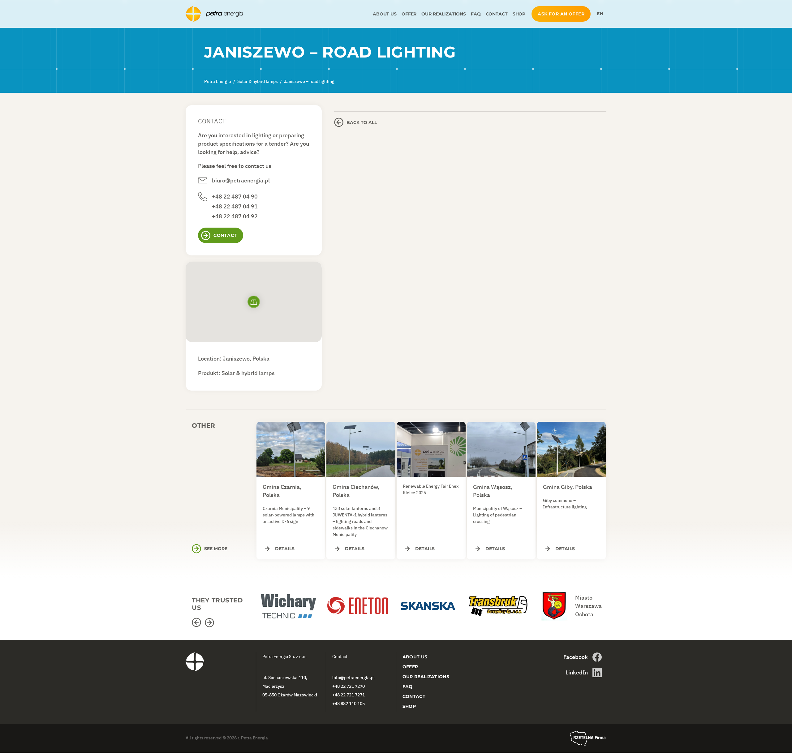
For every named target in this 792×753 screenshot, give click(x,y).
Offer (409, 14)
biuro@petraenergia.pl (241, 180)
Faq (476, 14)
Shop (519, 14)
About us (385, 14)
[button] (197, 622)
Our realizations (443, 14)
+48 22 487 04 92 (235, 216)
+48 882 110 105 (348, 703)
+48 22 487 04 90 (235, 196)
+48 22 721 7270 (348, 686)
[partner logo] (291, 602)
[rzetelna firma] (587, 738)
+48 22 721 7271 (348, 695)
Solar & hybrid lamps (248, 373)
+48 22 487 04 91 (235, 206)
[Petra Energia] (278, 14)
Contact (497, 14)
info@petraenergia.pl (353, 677)
